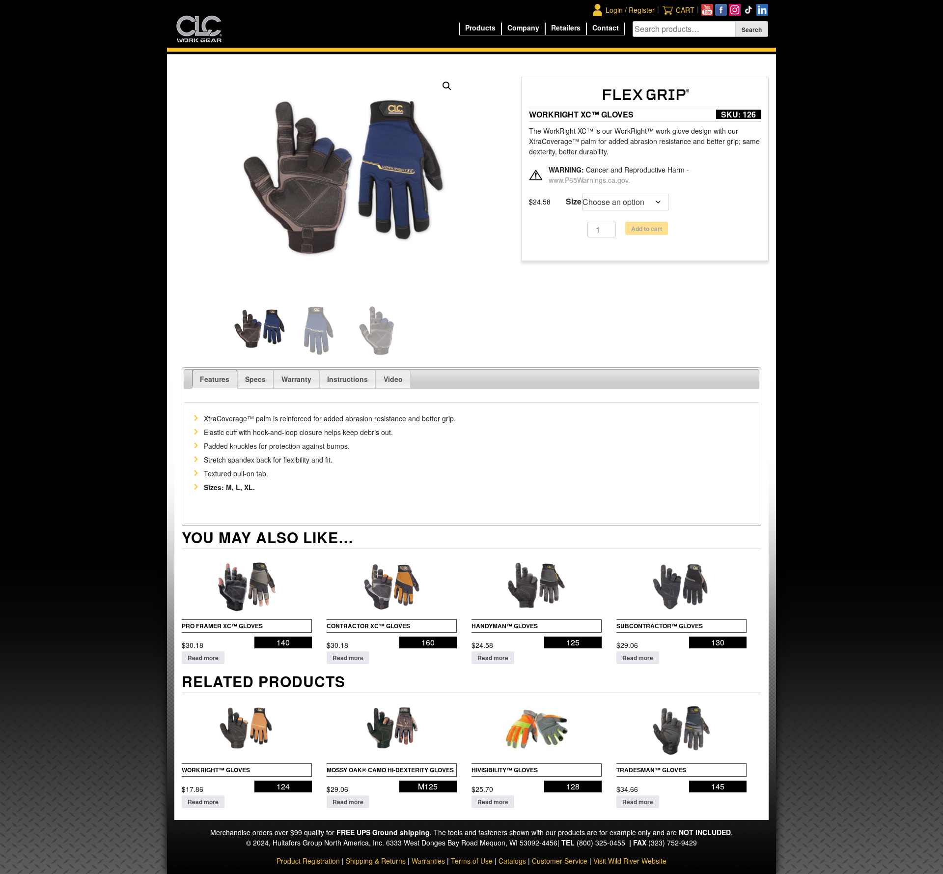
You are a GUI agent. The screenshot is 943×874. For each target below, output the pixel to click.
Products (480, 27)
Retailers (566, 27)
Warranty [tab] (296, 379)
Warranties (428, 861)
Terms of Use (472, 861)
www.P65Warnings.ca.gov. (589, 180)
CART (685, 10)
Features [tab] (214, 379)
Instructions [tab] (347, 379)
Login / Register (630, 10)
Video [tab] (393, 379)
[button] (447, 86)
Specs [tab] (255, 379)
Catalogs (512, 861)
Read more (203, 657)
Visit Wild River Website (629, 861)
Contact (605, 27)
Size (574, 201)
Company (523, 27)
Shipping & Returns (376, 861)
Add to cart (646, 228)
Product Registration (308, 861)
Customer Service (559, 861)
